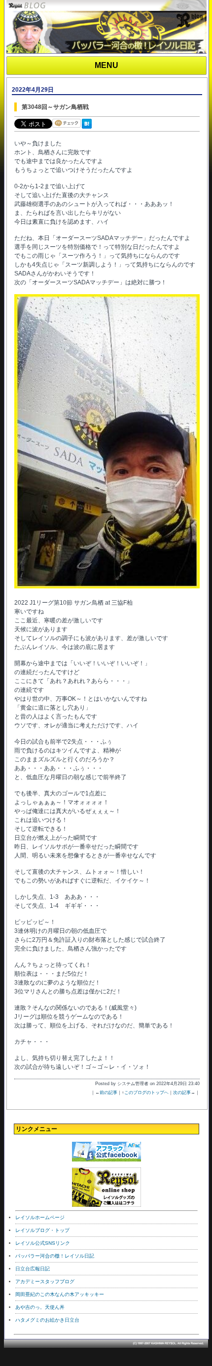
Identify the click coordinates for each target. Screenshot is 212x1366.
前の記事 (108, 1092)
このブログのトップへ (146, 1092)
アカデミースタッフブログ (44, 1281)
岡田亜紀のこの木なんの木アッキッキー (59, 1294)
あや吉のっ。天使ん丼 (40, 1307)
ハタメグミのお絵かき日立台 (47, 1320)
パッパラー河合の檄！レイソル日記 (54, 1256)
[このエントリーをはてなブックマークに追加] (89, 129)
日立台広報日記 (32, 1268)
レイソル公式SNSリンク (42, 1243)
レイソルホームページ (40, 1217)
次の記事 (182, 1092)
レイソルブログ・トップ (42, 1230)
